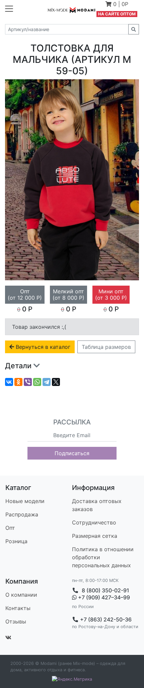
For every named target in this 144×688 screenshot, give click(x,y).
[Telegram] (47, 382)
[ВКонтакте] (9, 382)
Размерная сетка (94, 535)
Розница (16, 541)
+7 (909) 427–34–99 (103, 597)
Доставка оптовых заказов (97, 505)
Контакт (17, 608)
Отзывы (15, 621)
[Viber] (28, 382)
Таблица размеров (106, 346)
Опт (10, 527)
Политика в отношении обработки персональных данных (103, 557)
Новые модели (25, 501)
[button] (117, 4)
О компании (21, 594)
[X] (56, 382)
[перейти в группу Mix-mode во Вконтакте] (8, 637)
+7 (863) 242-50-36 (105, 619)
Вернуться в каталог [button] (42, 346)
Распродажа (21, 514)
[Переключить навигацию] (9, 8)
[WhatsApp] (37, 382)
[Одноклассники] (18, 382)
